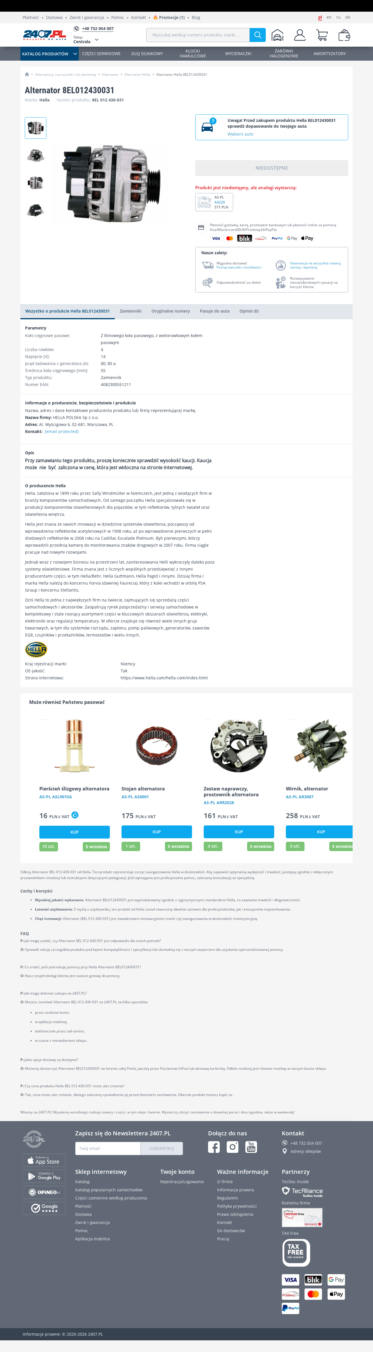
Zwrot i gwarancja (87, 17)
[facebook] (214, 1147)
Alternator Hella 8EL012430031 (181, 74)
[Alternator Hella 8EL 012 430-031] (35, 183)
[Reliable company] (316, 1217)
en (329, 17)
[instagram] (232, 1147)
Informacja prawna (235, 1190)
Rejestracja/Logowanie (182, 1181)
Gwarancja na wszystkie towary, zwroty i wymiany (316, 265)
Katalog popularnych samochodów (108, 1190)
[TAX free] (316, 1252)
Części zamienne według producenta (111, 1198)
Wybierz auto (240, 134)
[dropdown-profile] (300, 35)
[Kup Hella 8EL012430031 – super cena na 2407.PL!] (35, 210)
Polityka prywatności (237, 1206)
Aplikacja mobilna (92, 1238)
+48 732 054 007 (306, 1143)
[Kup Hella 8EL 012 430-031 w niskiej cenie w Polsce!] (35, 155)
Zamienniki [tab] (131, 311)
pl (320, 17)
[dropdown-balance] (344, 35)
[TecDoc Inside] (316, 1192)
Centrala (81, 39)
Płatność (31, 17)
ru (338, 17)
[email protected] (62, 431)
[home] (27, 74)
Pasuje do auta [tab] (215, 311)
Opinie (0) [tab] (249, 311)
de (347, 17)
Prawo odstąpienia (235, 1214)
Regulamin (227, 1198)
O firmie (225, 1181)
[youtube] (251, 1147)
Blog (196, 17)
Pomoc (117, 17)
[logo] (44, 35)
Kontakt (138, 17)
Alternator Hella (137, 74)
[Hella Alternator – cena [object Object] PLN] (35, 128)
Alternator (110, 74)
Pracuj (223, 1238)
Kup (75, 832)
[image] (74, 745)
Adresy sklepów (306, 1151)
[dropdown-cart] (322, 35)
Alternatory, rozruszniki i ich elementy (65, 74)
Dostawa (54, 17)
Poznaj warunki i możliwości (239, 267)
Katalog (82, 1181)
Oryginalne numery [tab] (171, 311)
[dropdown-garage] (277, 35)
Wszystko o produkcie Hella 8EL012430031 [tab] (67, 311)
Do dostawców (231, 1230)
